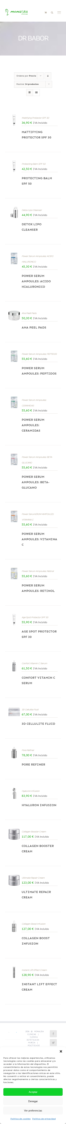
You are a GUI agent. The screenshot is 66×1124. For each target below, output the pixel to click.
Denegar (33, 1101)
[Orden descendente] (48, 75)
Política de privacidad (44, 1119)
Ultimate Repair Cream (33, 878)
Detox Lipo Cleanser (32, 210)
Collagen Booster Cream (34, 831)
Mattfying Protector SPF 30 (35, 118)
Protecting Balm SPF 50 (33, 164)
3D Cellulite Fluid (30, 709)
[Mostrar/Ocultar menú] (59, 13)
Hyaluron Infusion (30, 791)
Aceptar (33, 1091)
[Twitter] (53, 1042)
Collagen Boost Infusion (33, 924)
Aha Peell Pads (29, 313)
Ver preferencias (33, 1110)
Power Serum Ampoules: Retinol (38, 571)
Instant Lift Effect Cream (34, 970)
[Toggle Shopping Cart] (46, 12)
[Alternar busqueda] (52, 12)
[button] (61, 1051)
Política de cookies (20, 1119)
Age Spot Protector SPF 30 (35, 617)
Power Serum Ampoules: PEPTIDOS (39, 354)
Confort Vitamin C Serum (34, 663)
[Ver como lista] (36, 92)
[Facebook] (53, 1033)
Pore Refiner (28, 750)
